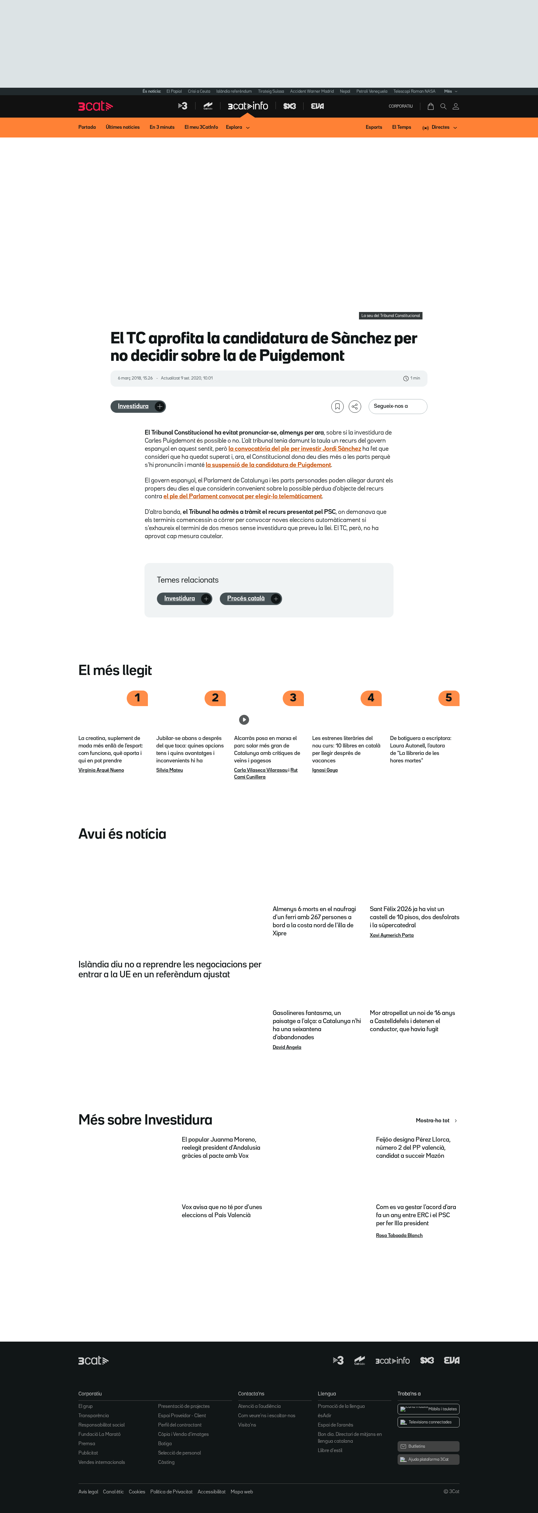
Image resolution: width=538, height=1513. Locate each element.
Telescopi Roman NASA (415, 91)
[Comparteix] (355, 406)
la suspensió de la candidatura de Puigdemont (268, 465)
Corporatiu (401, 106)
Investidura (133, 406)
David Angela (287, 1047)
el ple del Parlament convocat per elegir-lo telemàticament (242, 496)
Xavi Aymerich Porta (392, 935)
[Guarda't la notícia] (337, 406)
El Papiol (174, 91)
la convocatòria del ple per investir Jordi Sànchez (295, 449)
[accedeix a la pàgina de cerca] (443, 106)
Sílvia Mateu (169, 770)
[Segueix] (160, 407)
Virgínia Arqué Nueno (101, 770)
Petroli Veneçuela (371, 91)
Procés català (246, 598)
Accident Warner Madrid (312, 91)
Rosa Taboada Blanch (399, 1236)
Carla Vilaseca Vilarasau (260, 770)
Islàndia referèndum (234, 91)
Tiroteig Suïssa (271, 91)
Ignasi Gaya (325, 770)
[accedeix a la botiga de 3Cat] (431, 106)
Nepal (345, 91)
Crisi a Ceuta (199, 91)
